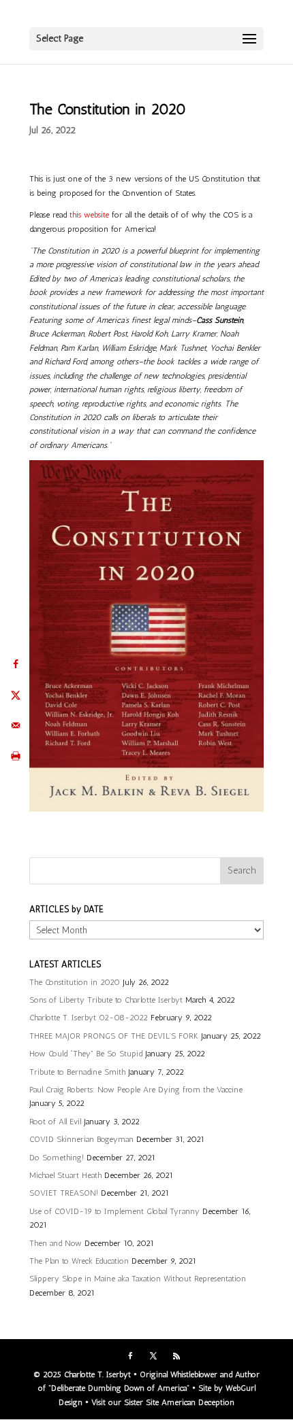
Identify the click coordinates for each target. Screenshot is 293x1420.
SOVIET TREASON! (63, 1193)
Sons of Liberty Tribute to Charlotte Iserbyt (106, 1000)
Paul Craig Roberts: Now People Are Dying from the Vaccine (136, 1089)
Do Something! (56, 1157)
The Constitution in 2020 (74, 982)
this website (89, 215)
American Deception (197, 1402)
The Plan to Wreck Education (79, 1261)
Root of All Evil (55, 1121)
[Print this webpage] (15, 756)
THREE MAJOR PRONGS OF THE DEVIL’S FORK (113, 1036)
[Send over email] (15, 725)
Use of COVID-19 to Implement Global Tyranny (114, 1211)
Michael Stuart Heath (65, 1175)
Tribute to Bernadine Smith (77, 1072)
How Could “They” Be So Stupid (85, 1053)
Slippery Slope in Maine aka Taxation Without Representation (137, 1278)
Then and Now (55, 1243)
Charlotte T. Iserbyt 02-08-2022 (88, 1017)
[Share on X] (15, 695)
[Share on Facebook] (15, 664)
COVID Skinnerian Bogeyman (81, 1139)
